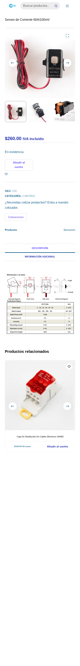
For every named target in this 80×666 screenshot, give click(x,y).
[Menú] (67, 6)
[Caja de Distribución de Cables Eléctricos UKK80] (40, 395)
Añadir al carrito (19, 164)
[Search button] (56, 6)
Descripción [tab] (40, 248)
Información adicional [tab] (40, 256)
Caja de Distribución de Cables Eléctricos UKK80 (40, 436)
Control (29, 196)
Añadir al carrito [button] (57, 446)
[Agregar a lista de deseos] (6, 174)
